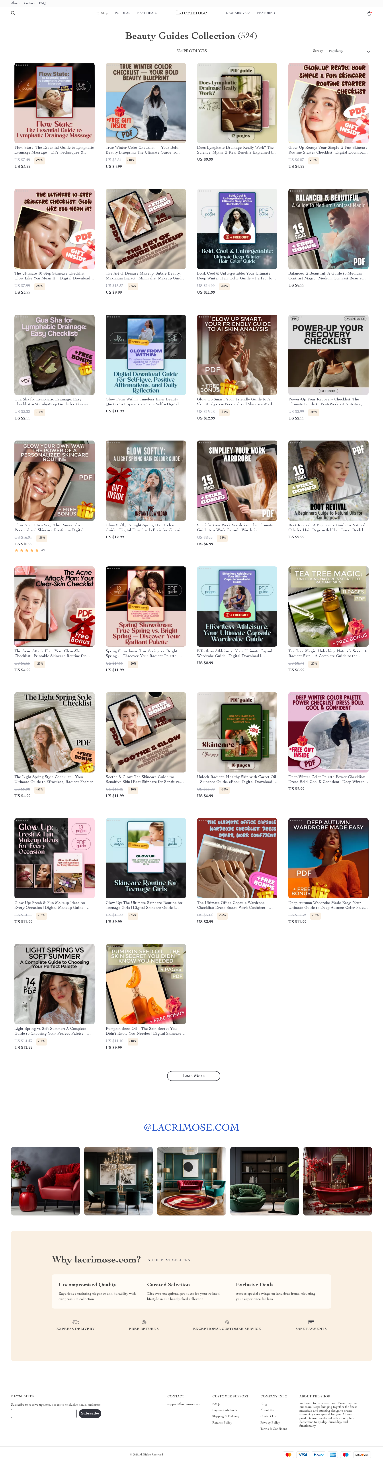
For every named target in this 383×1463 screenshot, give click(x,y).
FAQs (216, 1404)
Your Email (23, 1413)
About (15, 3)
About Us (267, 1410)
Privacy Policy (270, 1422)
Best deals (147, 13)
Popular (123, 13)
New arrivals (238, 13)
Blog (263, 1404)
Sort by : (318, 51)
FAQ (42, 3)
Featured (266, 13)
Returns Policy (222, 1422)
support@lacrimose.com (183, 1404)
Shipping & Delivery (225, 1416)
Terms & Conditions (273, 1429)
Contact (29, 3)
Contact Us (268, 1416)
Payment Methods (224, 1410)
